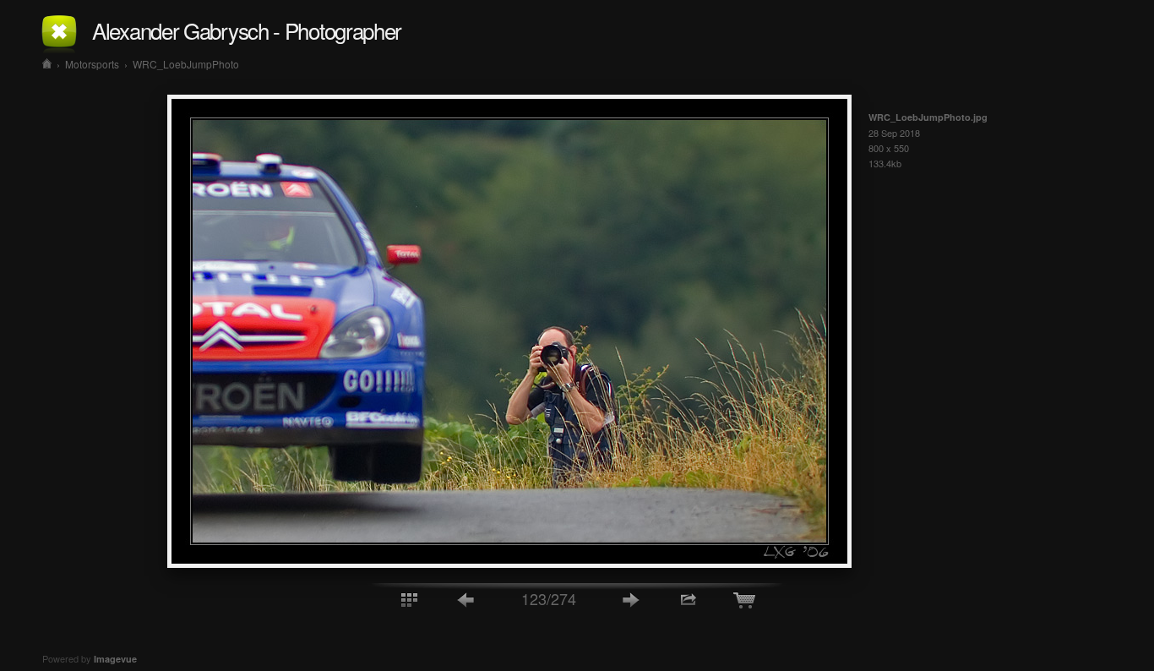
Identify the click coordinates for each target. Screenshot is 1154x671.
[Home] (47, 64)
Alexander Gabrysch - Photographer (246, 30)
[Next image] (631, 598)
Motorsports (92, 64)
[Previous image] (466, 598)
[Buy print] (746, 598)
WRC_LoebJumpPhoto (186, 64)
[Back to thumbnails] (408, 598)
